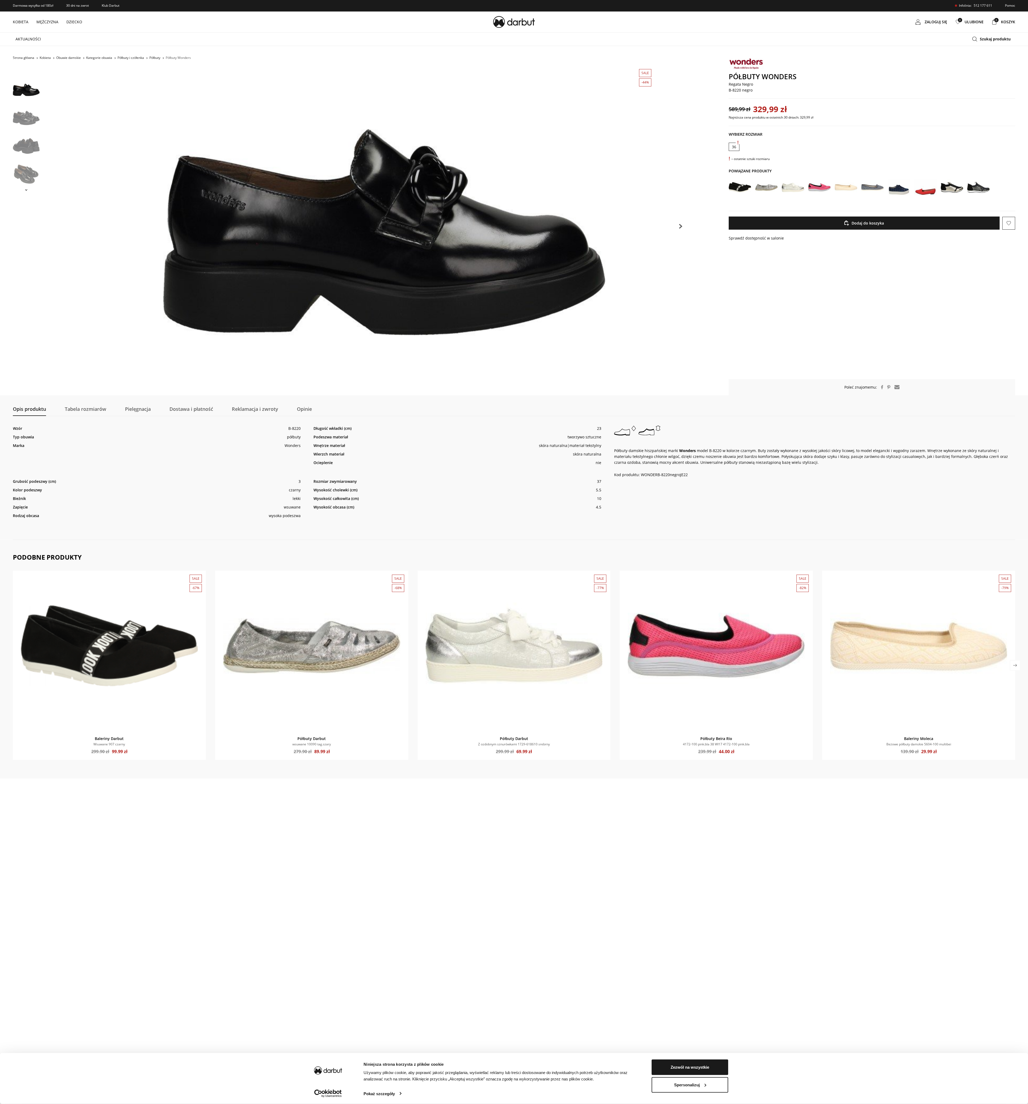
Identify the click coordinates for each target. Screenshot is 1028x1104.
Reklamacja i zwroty (255, 409)
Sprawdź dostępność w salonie (756, 238)
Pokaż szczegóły (379, 1093)
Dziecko (74, 21)
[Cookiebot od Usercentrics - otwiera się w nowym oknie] (328, 1094)
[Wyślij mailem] (895, 387)
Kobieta (20, 21)
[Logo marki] (872, 63)
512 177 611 (983, 5)
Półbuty (154, 57)
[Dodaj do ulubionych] (20, 577)
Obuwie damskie (68, 57)
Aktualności (28, 38)
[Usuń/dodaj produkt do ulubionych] (1008, 223)
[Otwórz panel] (993, 39)
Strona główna (23, 57)
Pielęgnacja (138, 409)
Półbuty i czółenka (131, 57)
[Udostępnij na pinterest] (886, 387)
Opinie (304, 409)
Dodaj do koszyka (868, 223)
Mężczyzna (47, 21)
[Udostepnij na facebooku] (880, 387)
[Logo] (514, 22)
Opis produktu (29, 409)
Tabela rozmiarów (85, 409)
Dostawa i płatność (191, 409)
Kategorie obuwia (99, 57)
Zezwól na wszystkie (690, 1067)
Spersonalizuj (687, 1084)
